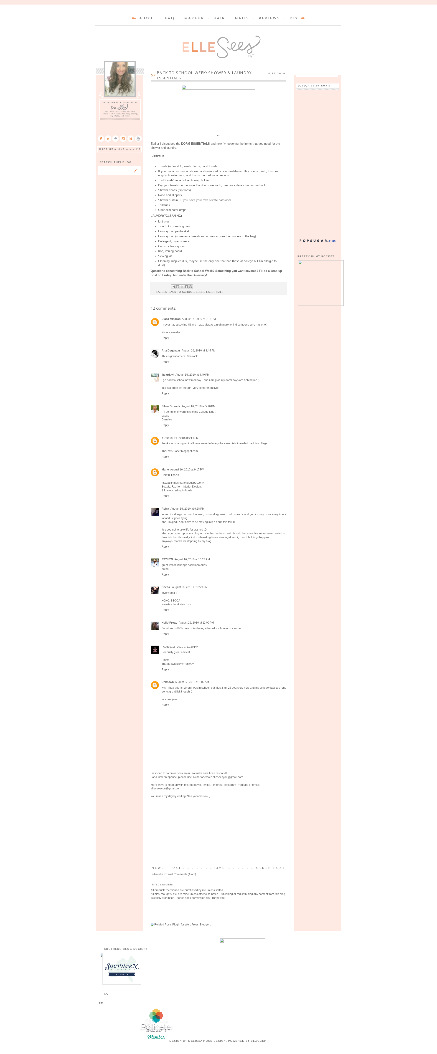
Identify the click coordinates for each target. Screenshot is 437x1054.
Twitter (197, 777)
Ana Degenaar (171, 350)
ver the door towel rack (206, 185)
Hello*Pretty (169, 622)
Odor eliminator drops (172, 210)
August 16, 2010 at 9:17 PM (187, 469)
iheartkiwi (168, 374)
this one (273, 171)
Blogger (259, 1040)
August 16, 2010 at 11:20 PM (180, 646)
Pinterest (216, 784)
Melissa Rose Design (207, 1040)
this (194, 175)
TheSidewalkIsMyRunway (178, 663)
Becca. (166, 587)
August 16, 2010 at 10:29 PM (190, 587)
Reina (165, 508)
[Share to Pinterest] (190, 286)
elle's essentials (210, 292)
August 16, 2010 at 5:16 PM (198, 406)
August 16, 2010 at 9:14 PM (181, 438)
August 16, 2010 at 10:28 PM (192, 559)
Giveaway (199, 275)
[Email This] (173, 286)
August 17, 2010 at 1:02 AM (192, 682)
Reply (165, 338)
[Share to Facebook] (186, 286)
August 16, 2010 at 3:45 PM (199, 350)
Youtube (243, 784)
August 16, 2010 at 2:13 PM (199, 319)
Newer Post (166, 867)
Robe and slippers (170, 195)
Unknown (168, 682)
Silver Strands (171, 406)
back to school (181, 292)
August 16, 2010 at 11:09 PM (196, 622)
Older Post (270, 867)
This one (249, 171)
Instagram (230, 784)
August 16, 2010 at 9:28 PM (187, 508)
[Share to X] (182, 286)
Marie (165, 469)
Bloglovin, (195, 784)
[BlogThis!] (177, 286)
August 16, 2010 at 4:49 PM (192, 374)
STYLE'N (167, 559)
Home (219, 867)
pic (218, 135)
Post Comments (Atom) (182, 874)
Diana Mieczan (171, 319)
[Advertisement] (218, 832)
